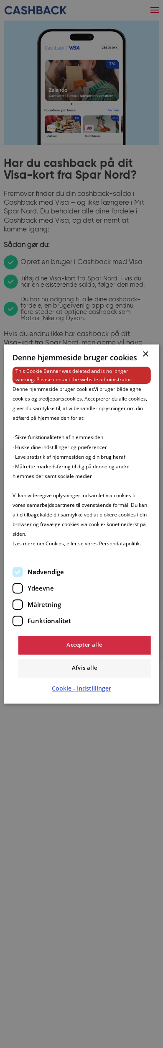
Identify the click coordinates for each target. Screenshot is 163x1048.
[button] (81, 688)
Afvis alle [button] (84, 667)
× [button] (145, 354)
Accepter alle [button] (84, 644)
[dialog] (81, 524)
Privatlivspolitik (30, 553)
